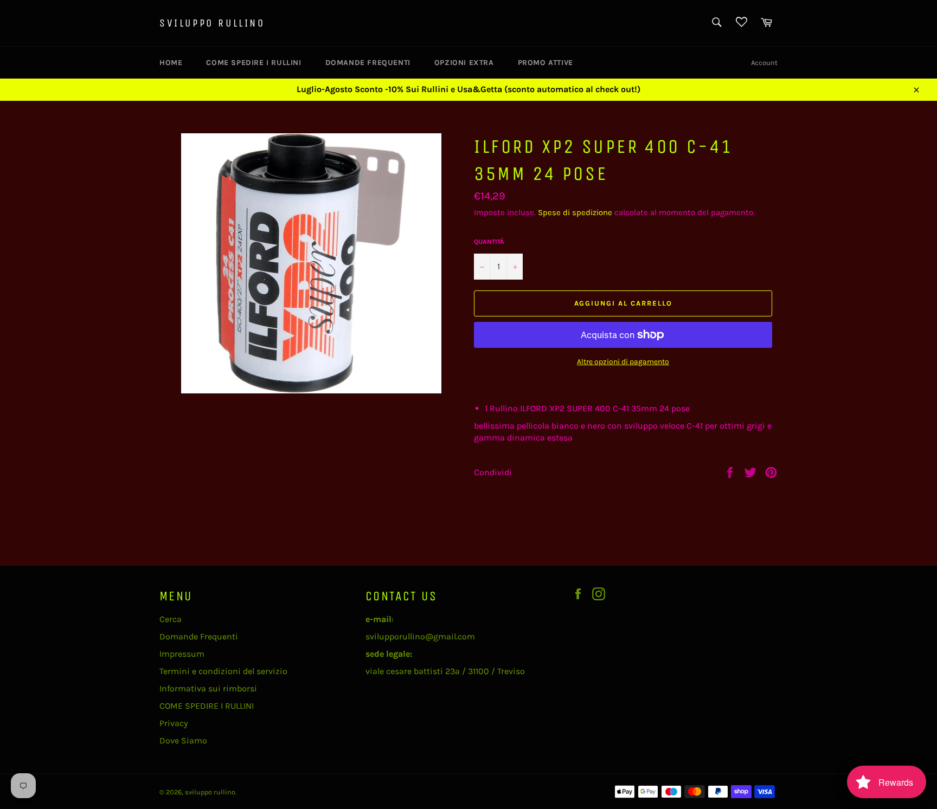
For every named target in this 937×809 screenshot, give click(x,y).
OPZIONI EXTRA (464, 62)
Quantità (489, 241)
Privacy (173, 723)
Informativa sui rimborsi (208, 688)
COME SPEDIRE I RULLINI (253, 62)
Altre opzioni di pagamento (623, 361)
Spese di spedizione (575, 212)
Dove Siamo (183, 740)
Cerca (170, 619)
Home (170, 62)
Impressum (181, 654)
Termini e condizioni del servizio (223, 671)
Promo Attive (545, 62)
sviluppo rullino (212, 23)
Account (764, 63)
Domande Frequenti (367, 62)
